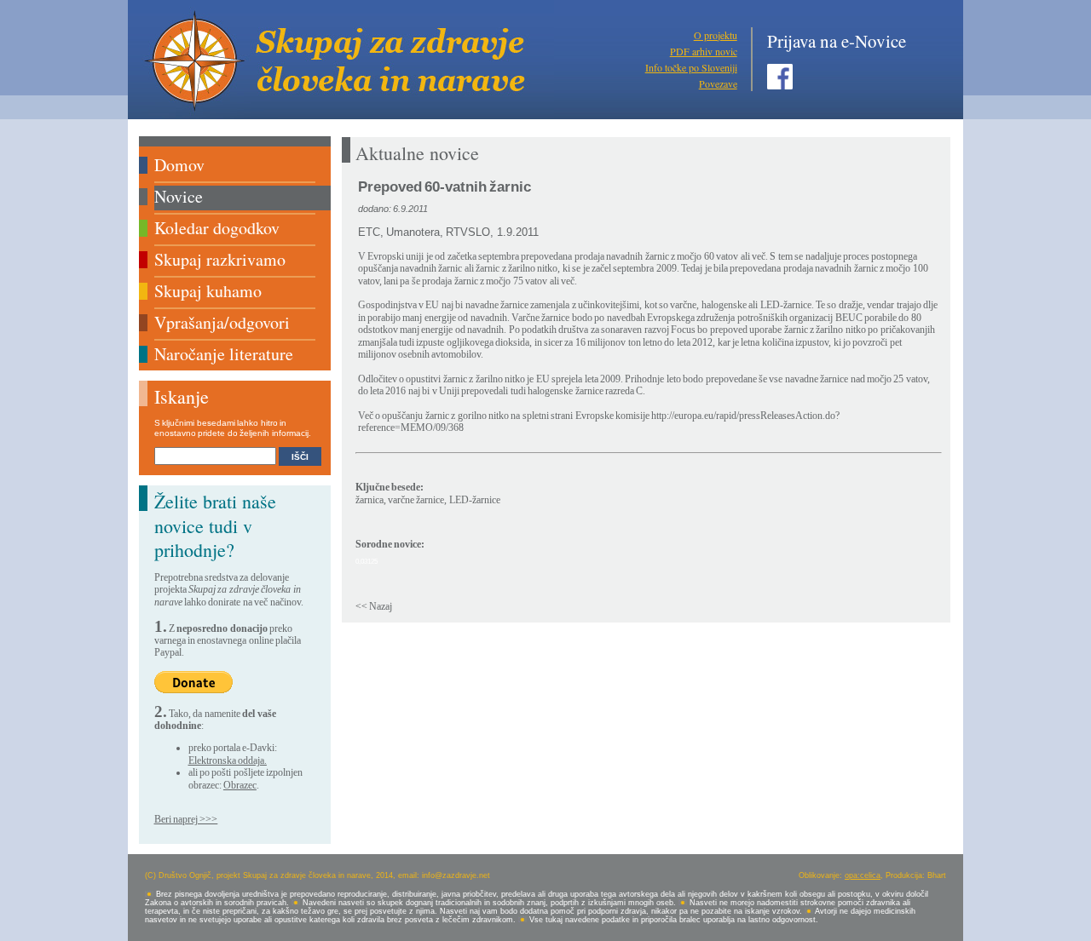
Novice (178, 196)
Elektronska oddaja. (227, 760)
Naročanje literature (223, 353)
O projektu (715, 35)
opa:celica (862, 875)
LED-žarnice (474, 500)
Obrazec (240, 785)
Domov (179, 164)
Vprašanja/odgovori (222, 322)
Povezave (718, 83)
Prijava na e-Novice (836, 41)
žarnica (369, 500)
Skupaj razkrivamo (220, 259)
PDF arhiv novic (703, 51)
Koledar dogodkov (217, 227)
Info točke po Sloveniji (691, 67)
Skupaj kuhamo (208, 290)
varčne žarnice (416, 500)
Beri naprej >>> (186, 819)
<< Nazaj (373, 606)
